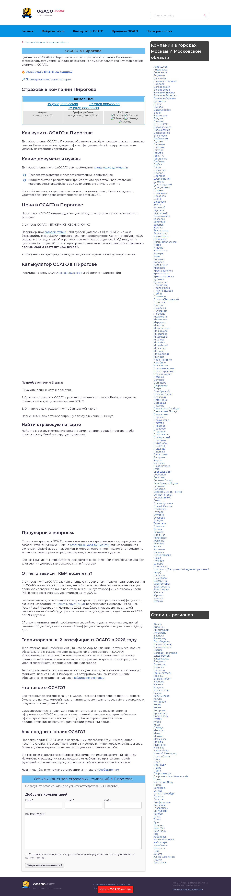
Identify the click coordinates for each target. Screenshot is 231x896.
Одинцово (160, 382)
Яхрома (158, 601)
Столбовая (160, 509)
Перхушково (161, 420)
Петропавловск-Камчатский (171, 776)
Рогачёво (159, 463)
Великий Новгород (165, 652)
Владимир (160, 661)
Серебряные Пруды (166, 483)
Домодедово (162, 187)
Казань (158, 693)
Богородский (162, 86)
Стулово (159, 511)
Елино (157, 204)
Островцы (160, 402)
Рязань (158, 785)
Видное (158, 118)
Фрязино (159, 540)
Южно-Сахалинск (164, 856)
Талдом (158, 520)
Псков (157, 779)
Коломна (159, 259)
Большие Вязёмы (164, 92)
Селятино (159, 477)
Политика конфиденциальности (188, 890)
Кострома (159, 710)
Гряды (157, 167)
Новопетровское (164, 371)
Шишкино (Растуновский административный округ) (181, 571)
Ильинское (160, 239)
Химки (157, 546)
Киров (157, 704)
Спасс (157, 500)
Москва (158, 351)
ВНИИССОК (161, 124)
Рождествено (162, 466)
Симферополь (162, 802)
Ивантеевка (161, 236)
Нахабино (160, 362)
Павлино (159, 405)
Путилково (160, 443)
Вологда (159, 667)
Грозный (159, 675)
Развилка (159, 451)
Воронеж (159, 670)
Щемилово (160, 578)
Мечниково (161, 331)
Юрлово (159, 595)
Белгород (160, 638)
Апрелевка (160, 72)
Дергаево (159, 175)
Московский (161, 353)
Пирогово (160, 425)
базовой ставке (55, 232)
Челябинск (160, 845)
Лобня (158, 293)
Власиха (159, 121)
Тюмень (158, 825)
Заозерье (159, 218)
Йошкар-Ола (161, 690)
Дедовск (159, 173)
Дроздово (160, 196)
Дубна (157, 198)
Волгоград (160, 664)
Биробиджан (162, 641)
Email (69, 800)
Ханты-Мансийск (164, 839)
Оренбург (160, 764)
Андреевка (160, 69)
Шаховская (160, 566)
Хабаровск (160, 836)
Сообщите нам (108, 769)
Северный (160, 474)
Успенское (160, 537)
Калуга (158, 698)
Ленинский (160, 285)
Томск (157, 819)
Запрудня (159, 221)
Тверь (157, 816)
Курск (157, 721)
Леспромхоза (162, 287)
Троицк (158, 529)
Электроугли (161, 589)
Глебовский (161, 138)
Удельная (159, 534)
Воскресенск (162, 132)
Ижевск (158, 684)
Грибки (158, 164)
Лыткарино (160, 310)
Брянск (158, 650)
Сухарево (159, 517)
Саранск (159, 796)
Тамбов (158, 813)
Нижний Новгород (165, 753)
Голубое (159, 150)
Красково (159, 267)
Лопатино (160, 296)
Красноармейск (163, 270)
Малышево (160, 319)
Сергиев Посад (163, 480)
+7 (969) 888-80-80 (104, 104)
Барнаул (159, 635)
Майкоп (158, 736)
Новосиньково (162, 374)
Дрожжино (160, 193)
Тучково (159, 532)
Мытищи (159, 356)
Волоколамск (162, 129)
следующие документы (111, 167)
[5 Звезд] (125, 121)
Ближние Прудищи (165, 81)
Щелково (159, 575)
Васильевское (162, 109)
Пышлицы (160, 448)
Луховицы (160, 308)
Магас (157, 733)
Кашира (158, 253)
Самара (158, 790)
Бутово (158, 104)
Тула (156, 822)
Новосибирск (162, 756)
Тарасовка (160, 523)
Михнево (159, 339)
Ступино (159, 514)
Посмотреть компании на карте (48, 79)
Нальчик (159, 747)
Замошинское (162, 216)
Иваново (159, 681)
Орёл (157, 762)
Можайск (159, 342)
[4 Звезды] (131, 118)
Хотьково (159, 549)
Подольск (160, 431)
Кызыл (157, 724)
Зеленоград (161, 233)
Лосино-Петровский (166, 299)
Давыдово (160, 170)
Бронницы (160, 101)
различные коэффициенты (89, 545)
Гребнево (159, 161)
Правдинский (162, 437)
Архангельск (161, 629)
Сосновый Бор (162, 497)
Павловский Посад (165, 411)
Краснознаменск (164, 276)
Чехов (157, 557)
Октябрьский (162, 391)
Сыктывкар (160, 810)
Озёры (157, 388)
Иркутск (159, 687)
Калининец (160, 250)
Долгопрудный (163, 184)
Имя (29, 800)
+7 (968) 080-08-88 (63, 104)
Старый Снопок (163, 506)
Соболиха (159, 488)
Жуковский (160, 213)
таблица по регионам (89, 677)
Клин (157, 256)
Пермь (157, 770)
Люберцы (160, 313)
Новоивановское (164, 368)
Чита (156, 851)
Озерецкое (160, 385)
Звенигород (161, 230)
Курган (158, 718)
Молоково (160, 348)
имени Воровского (165, 241)
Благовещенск (162, 644)
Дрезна (158, 190)
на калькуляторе (70, 272)
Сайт (107, 800)
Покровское (161, 434)
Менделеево (161, 328)
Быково (158, 106)
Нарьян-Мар (161, 750)
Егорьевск (160, 201)
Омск (157, 759)
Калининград (162, 695)
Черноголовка (162, 555)
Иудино (158, 247)
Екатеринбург (162, 678)
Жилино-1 (159, 207)
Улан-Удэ (159, 828)
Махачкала (160, 739)
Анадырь (159, 627)
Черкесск (159, 848)
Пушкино (159, 445)
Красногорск (161, 273)
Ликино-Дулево (163, 290)
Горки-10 (159, 155)
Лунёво (158, 305)
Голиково (159, 144)
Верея (157, 112)
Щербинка (160, 580)
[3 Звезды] (117, 118)
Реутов (158, 460)
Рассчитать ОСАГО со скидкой (49, 72)
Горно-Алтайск (162, 672)
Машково (159, 325)
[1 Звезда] (117, 115)
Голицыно (159, 147)
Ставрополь (161, 807)
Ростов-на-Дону (163, 782)
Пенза (157, 767)
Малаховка (160, 316)
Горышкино (160, 158)
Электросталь (162, 586)
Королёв (159, 262)
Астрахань (160, 632)
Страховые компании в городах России (112, 884)
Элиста (158, 853)
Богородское (162, 89)
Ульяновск (160, 830)
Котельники (161, 264)
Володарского (162, 127)
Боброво (159, 83)
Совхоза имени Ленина (168, 491)
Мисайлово (160, 333)
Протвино (160, 440)
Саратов (159, 799)
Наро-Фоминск (163, 359)
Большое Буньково (165, 95)
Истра (157, 244)
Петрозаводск (162, 773)
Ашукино (159, 75)
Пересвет (160, 417)
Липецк (158, 727)
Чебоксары (160, 842)
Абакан (158, 624)
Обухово (159, 379)
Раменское (160, 454)
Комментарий (35, 814)
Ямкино (158, 598)
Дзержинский (162, 178)
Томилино (160, 526)
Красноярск (161, 716)
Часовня (159, 552)
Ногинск (159, 376)
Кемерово (160, 701)
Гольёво (158, 152)
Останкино (160, 399)
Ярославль (160, 862)
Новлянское (161, 365)
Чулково (159, 560)
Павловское (161, 414)
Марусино (160, 322)
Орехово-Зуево (163, 394)
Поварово (160, 428)
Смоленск (160, 805)
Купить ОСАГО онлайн (116, 889)
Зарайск (159, 224)
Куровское (160, 282)
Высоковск (160, 135)
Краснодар (160, 713)
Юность (158, 592)
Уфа (156, 833)
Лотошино (160, 302)
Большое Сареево (165, 98)
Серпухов (159, 486)
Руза (156, 468)
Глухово (158, 141)
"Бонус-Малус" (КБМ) (70, 604)
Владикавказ (161, 658)
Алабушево (161, 66)
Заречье (159, 227)
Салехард (159, 787)
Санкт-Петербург (164, 793)
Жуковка (159, 210)
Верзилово (160, 115)
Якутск (158, 859)
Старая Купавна (163, 503)
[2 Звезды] (131, 115)
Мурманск (160, 744)
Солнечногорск (163, 494)
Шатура (158, 563)
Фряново (159, 543)
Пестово (159, 422)
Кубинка (159, 279)
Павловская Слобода (166, 408)
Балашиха (160, 78)
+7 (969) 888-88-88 (83, 108)
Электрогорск (162, 583)
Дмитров (159, 181)
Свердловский (162, 471)
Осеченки (160, 397)
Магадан (159, 730)
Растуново (160, 457)
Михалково (160, 336)
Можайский (161, 345)
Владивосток (162, 655)
